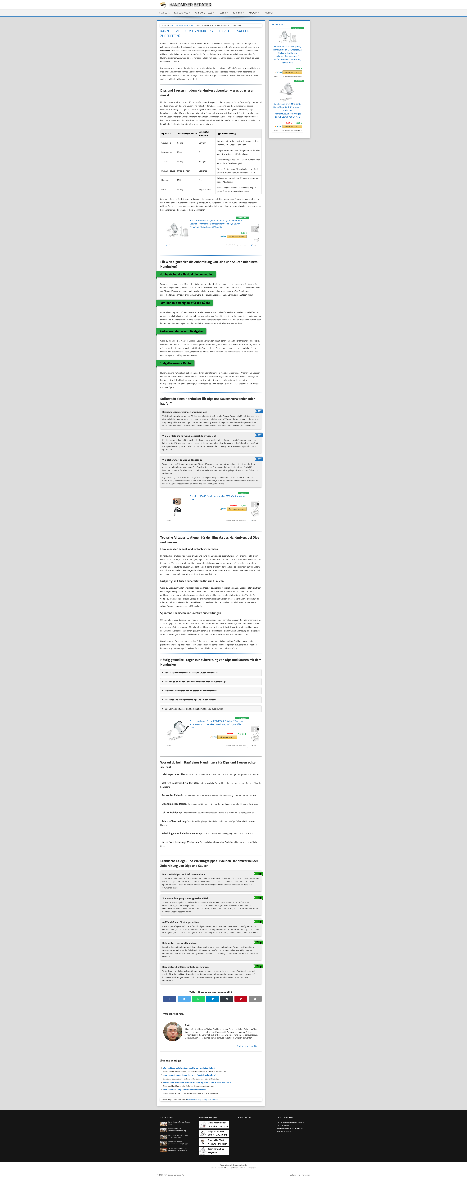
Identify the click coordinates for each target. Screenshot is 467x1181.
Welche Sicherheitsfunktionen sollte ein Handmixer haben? (189, 1068)
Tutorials (237, 12)
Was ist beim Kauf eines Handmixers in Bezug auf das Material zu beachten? (197, 1082)
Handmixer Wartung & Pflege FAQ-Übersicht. (202, 1099)
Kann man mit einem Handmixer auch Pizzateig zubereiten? (189, 1075)
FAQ (191, 25)
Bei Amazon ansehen (237, 236)
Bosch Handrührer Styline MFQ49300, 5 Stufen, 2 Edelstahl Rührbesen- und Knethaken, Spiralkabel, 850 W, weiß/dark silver (216, 724)
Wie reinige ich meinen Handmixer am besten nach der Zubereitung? (195, 681)
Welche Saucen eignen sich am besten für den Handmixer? (191, 690)
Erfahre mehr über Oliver (248, 1046)
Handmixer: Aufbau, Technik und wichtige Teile (178, 1136)
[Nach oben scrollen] (463, 1177)
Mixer (226, 1168)
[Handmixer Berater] (162, 7)
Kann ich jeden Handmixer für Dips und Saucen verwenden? (191, 672)
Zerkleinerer (252, 1168)
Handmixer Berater (190, 4)
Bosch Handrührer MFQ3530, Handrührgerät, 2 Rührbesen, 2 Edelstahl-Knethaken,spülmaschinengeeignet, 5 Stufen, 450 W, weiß (287, 110)
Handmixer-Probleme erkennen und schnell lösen (178, 1142)
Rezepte (222, 12)
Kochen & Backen (217, 1168)
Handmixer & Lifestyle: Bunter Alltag (179, 1123)
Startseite (164, 12)
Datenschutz (295, 1174)
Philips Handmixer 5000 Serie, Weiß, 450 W (217, 1135)
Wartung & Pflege (203, 12)
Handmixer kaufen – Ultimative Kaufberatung (177, 1129)
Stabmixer (242, 1168)
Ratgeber (268, 12)
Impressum (305, 1174)
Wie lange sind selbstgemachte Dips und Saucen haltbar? (190, 699)
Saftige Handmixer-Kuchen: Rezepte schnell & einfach (178, 1149)
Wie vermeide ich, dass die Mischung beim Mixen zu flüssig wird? (194, 708)
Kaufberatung (181, 12)
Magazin (253, 12)
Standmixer (234, 1168)
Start (172, 25)
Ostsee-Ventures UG (176, 1174)
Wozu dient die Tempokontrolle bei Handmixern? (184, 1089)
